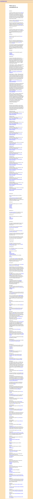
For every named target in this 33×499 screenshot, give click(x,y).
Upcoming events (20, 24)
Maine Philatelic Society (3, 1)
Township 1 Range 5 (11, 455)
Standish (14, 383)
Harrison (22, 420)
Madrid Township (21, 295)
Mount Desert (11, 231)
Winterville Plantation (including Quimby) (14, 439)
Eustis (15, 329)
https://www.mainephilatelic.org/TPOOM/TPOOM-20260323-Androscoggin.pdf (15, 114)
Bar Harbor (20, 230)
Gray (17, 417)
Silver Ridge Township (12, 472)
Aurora (13, 244)
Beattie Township (20, 359)
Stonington (10, 205)
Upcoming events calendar (14, 197)
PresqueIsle (15, 231)
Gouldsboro (10, 53)
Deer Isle (11, 218)
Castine (10, 217)
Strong (10, 251)
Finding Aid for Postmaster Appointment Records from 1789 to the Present (16, 380)
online (14, 313)
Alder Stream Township (12, 359)
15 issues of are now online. (17, 432)
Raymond (21, 401)
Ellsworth (10, 206)
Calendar (10, 336)
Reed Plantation (11, 469)
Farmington (19, 329)
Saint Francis (11, 471)
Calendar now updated (12, 426)
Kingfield (21, 304)
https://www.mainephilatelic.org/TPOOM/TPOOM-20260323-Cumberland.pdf (15, 124)
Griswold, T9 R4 (11, 447)
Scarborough (21, 398)
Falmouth (20, 424)
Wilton (11, 256)
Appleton (22, 244)
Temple (10, 252)
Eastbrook (10, 207)
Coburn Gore (11, 348)
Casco (17, 430)
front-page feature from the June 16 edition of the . (16, 475)
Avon (16, 359)
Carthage (15, 355)
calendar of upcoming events (13, 394)
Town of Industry (19, 318)
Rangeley (20, 280)
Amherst (10, 244)
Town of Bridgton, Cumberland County (18, 490)
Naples (20, 405)
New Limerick (11, 462)
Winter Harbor (12, 54)
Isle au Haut (10, 204)
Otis (21, 29)
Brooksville (12, 227)
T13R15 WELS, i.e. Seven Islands (13, 451)
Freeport (18, 420)
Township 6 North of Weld (12, 254)
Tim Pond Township (11, 253)
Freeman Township (21, 321)
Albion (10, 302)
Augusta (10, 305)
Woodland (10, 440)
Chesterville (10, 346)
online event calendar (13, 212)
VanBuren (10, 443)
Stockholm (10, 463)
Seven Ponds (15, 258)
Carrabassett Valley (11, 355)
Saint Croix (10, 468)
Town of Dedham (20, 316)
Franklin (10, 196)
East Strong (12, 287)
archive (14, 403)
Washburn (10, 438)
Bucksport (17, 227)
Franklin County (13, 249)
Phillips (11, 288)
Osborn (22, 12)
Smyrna (10, 470)
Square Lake (10, 457)
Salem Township (17, 265)
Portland (22, 373)
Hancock (20, 42)
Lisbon (20, 417)
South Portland (21, 370)
